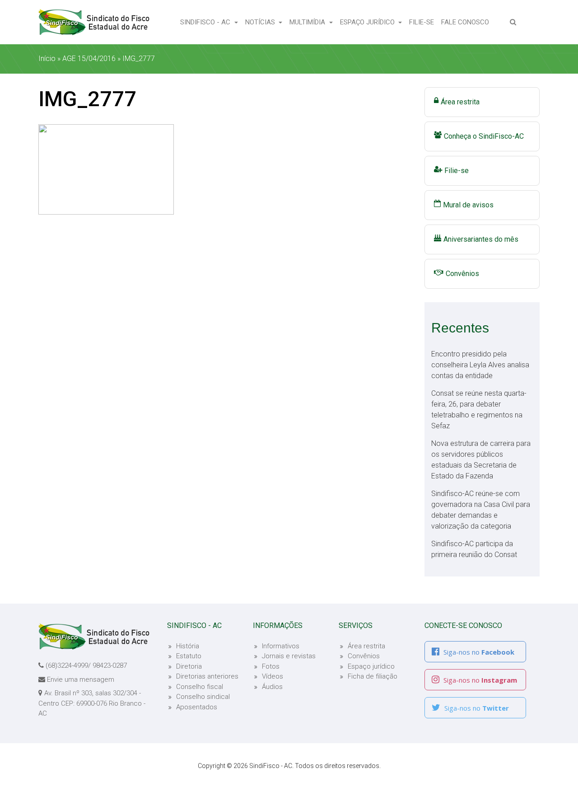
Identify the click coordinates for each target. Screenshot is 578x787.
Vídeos (272, 676)
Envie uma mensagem (80, 679)
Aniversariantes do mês (480, 239)
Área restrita (460, 102)
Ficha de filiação (372, 676)
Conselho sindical (203, 697)
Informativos (280, 646)
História (187, 646)
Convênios (462, 273)
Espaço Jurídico (368, 22)
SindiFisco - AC (206, 22)
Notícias (261, 22)
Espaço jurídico (371, 666)
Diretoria (189, 666)
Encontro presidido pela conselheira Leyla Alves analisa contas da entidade (480, 365)
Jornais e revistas (289, 656)
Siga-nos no (478, 651)
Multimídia (308, 22)
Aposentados (196, 707)
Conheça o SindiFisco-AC (484, 136)
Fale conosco (467, 22)
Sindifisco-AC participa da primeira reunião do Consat (474, 549)
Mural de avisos (468, 205)
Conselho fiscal (199, 687)
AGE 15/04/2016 (89, 58)
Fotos (271, 666)
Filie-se (423, 22)
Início (47, 58)
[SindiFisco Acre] (93, 22)
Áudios (272, 687)
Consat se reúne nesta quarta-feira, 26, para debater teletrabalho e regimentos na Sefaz (479, 409)
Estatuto (188, 656)
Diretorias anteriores (207, 676)
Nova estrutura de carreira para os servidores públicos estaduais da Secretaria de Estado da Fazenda (481, 459)
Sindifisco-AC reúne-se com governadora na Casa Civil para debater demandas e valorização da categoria (480, 509)
